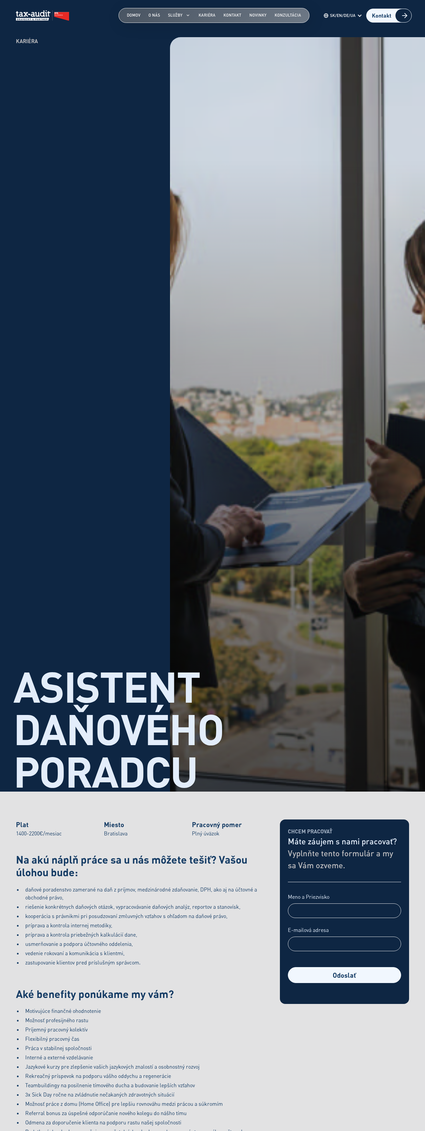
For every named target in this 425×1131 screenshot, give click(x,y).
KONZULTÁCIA (288, 15)
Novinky (258, 15)
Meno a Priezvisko (308, 896)
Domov (133, 15)
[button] (344, 16)
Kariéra (207, 15)
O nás (154, 15)
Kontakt (232, 15)
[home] (42, 15)
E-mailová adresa (308, 930)
